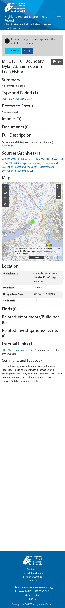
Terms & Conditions (32, 573)
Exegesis (28, 587)
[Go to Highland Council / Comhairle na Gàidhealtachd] (14, 6)
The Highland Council (41, 604)
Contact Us (32, 569)
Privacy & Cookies (32, 577)
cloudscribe (33, 595)
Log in (32, 599)
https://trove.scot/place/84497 (17, 350)
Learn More (13, 50)
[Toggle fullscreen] (58, 186)
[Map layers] (5, 187)
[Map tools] (5, 204)
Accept (27, 50)
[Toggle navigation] (58, 15)
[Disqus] (32, 428)
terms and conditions (42, 251)
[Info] (5, 199)
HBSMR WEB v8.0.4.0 (39, 591)
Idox (39, 587)
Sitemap (32, 580)
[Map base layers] (5, 193)
